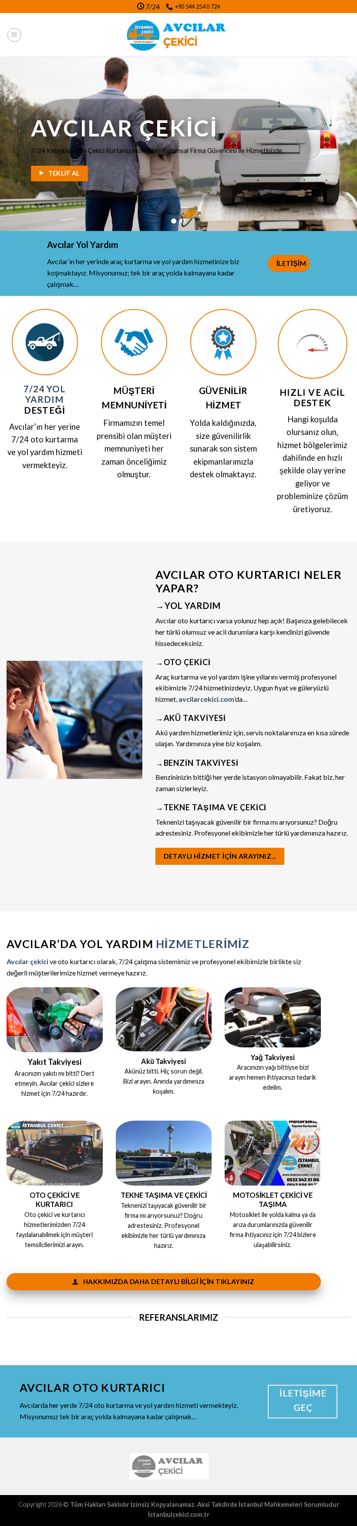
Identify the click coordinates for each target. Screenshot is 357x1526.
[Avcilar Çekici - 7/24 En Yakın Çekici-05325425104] (179, 35)
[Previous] (18, 143)
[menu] (14, 35)
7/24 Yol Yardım (45, 394)
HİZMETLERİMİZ (202, 943)
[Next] (339, 143)
